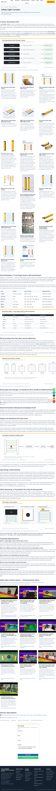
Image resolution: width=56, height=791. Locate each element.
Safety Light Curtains (18, 772)
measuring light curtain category (7, 551)
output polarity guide (40, 431)
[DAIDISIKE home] (4, 2)
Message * (20, 744)
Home (2, 7)
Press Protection (19, 774)
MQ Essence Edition (18, 345)
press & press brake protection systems (21, 496)
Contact (27, 3)
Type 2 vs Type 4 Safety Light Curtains (31, 484)
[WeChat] (54, 392)
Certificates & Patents (50, 772)
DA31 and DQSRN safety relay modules (32, 429)
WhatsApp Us (51, 1)
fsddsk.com (21, 466)
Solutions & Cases (49, 776)
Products (6, 7)
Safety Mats (18, 779)
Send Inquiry (28, 754)
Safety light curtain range (47, 678)
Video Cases (36, 785)
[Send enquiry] (54, 398)
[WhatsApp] (54, 389)
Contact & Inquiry (49, 774)
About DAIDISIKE (49, 771)
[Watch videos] (54, 401)
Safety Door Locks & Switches (23, 720)
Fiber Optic (27, 780)
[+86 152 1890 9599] (54, 395)
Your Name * (20, 730)
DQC (12, 571)
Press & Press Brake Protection (36, 720)
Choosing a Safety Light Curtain (38, 772)
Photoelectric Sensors (27, 776)
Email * (19, 735)
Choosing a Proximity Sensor (38, 781)
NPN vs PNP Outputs (38, 783)
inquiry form (3, 535)
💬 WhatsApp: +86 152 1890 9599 (28, 757)
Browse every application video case (9, 717)
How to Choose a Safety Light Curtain (20, 715)
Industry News (49, 778)
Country (19, 740)
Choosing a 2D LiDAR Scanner (38, 775)
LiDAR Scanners (28, 772)
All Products (48, 779)
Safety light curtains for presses (10, 708)
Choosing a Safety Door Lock (38, 778)
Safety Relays (13, 720)
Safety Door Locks (19, 776)
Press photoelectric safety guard (10, 616)
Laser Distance (28, 778)
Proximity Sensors (28, 774)
